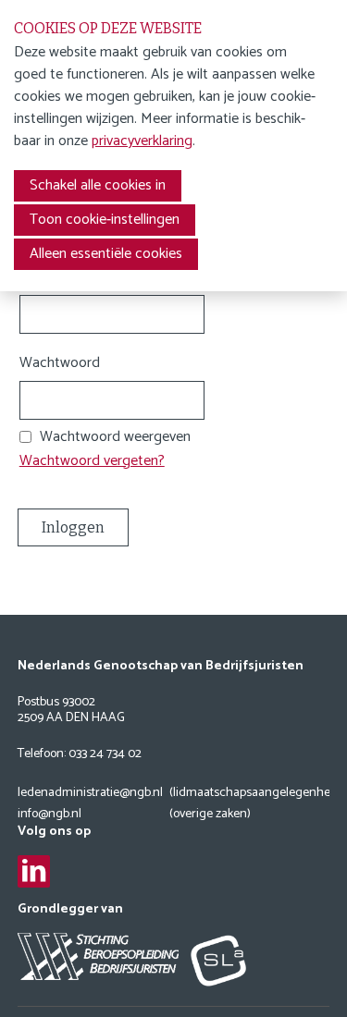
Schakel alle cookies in (98, 185)
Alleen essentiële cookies (106, 253)
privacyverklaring (142, 141)
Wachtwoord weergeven (115, 437)
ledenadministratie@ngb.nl (90, 794)
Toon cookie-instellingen (105, 219)
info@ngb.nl (49, 815)
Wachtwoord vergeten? (92, 461)
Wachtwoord (59, 362)
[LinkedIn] (34, 871)
